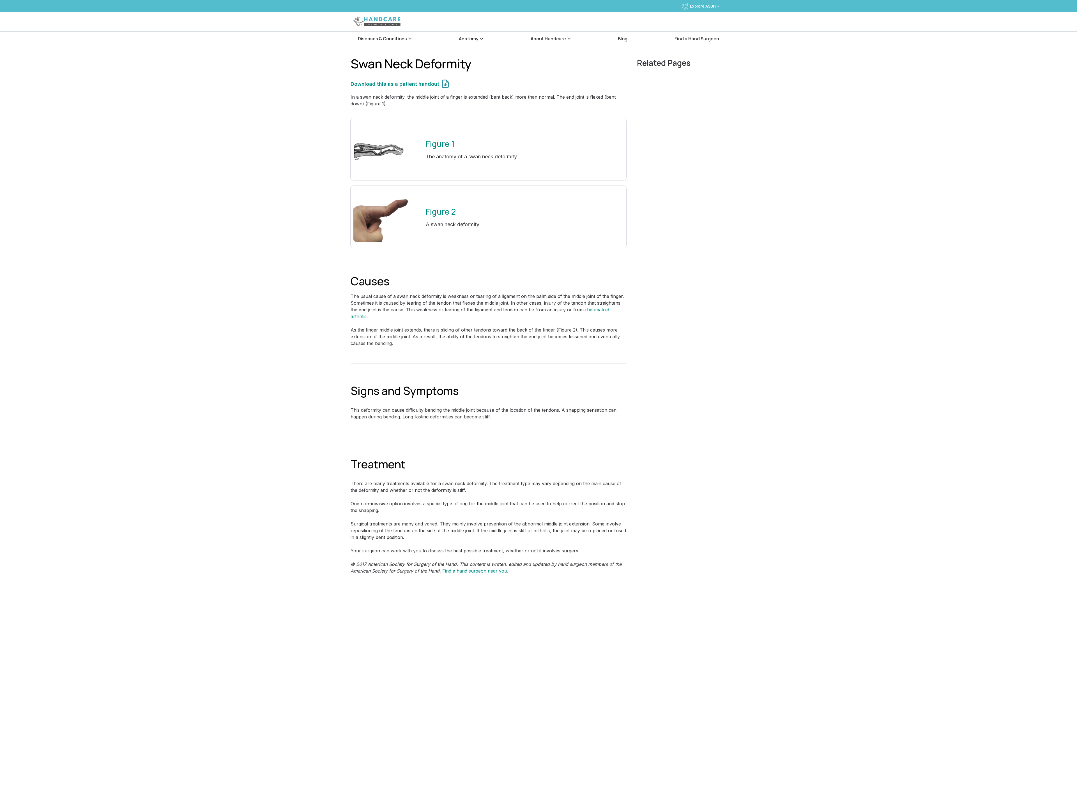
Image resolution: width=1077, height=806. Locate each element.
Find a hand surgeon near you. (475, 571)
